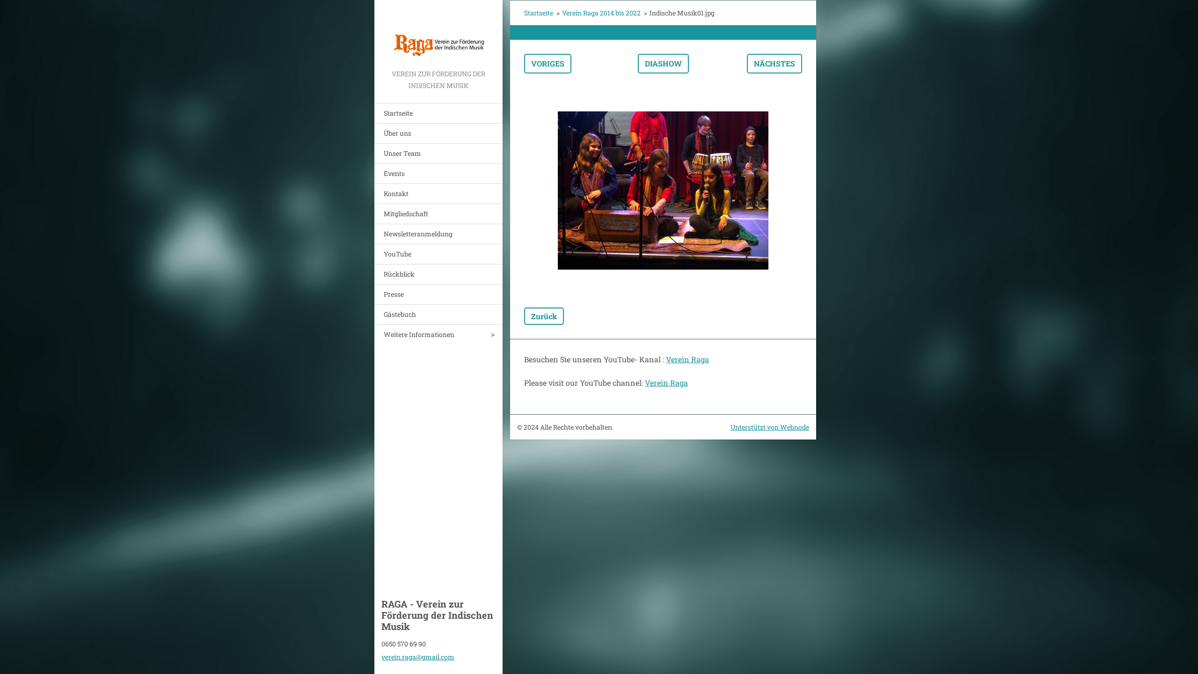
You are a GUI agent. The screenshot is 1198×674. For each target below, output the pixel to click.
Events (394, 173)
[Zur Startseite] (438, 34)
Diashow (663, 63)
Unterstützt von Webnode (769, 427)
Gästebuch (400, 314)
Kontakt (396, 193)
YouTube (397, 253)
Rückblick (399, 274)
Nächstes (774, 63)
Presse (394, 294)
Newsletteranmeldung (418, 233)
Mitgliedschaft (406, 213)
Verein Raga (687, 359)
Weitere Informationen (419, 334)
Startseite (398, 113)
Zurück (544, 316)
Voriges (547, 63)
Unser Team (402, 153)
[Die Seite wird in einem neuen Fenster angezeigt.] (663, 190)
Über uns (397, 133)
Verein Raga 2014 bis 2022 (601, 12)
